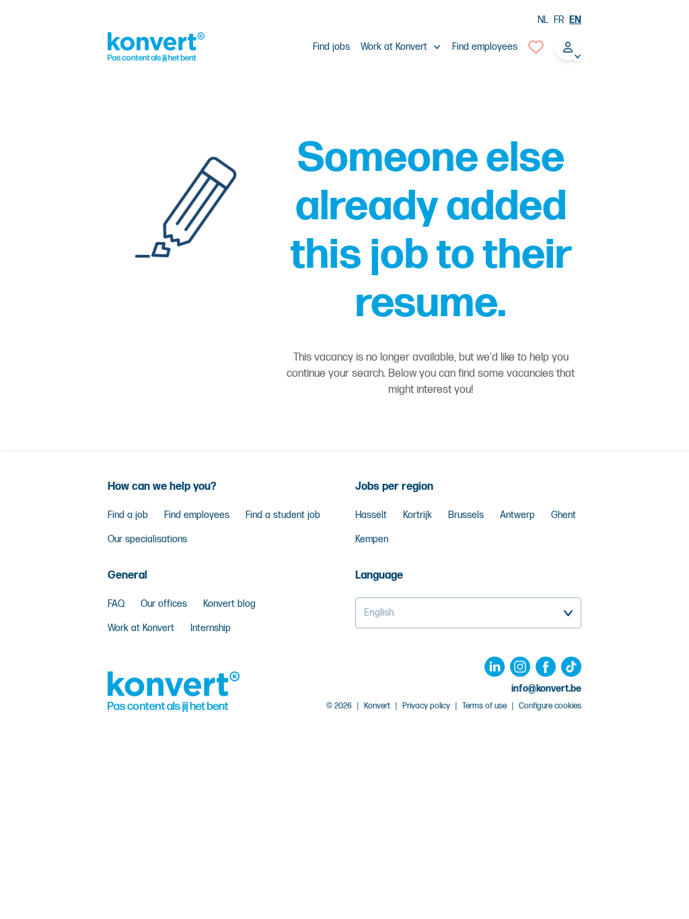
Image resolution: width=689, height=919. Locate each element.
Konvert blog (229, 604)
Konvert (377, 706)
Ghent (563, 515)
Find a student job (283, 515)
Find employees (484, 46)
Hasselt (371, 515)
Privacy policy (426, 706)
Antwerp (517, 515)
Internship (210, 628)
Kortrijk (417, 515)
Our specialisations (147, 539)
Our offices (164, 604)
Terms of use (484, 706)
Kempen (371, 539)
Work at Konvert (141, 628)
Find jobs (331, 46)
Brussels (466, 515)
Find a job (128, 515)
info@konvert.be (546, 688)
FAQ (116, 604)
